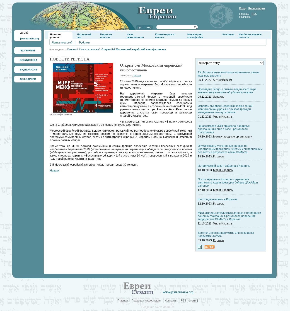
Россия (137, 75)
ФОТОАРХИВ (28, 79)
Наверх (54, 170)
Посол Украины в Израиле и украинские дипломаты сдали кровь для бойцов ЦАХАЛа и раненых (228, 182)
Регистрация (256, 8)
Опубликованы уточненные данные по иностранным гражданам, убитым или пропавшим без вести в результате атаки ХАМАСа (230, 149)
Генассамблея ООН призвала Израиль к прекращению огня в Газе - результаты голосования (223, 129)
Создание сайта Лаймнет (157, 307)
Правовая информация (146, 300)
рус (140, 27)
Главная (72, 49)
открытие (147, 84)
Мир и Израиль (222, 116)
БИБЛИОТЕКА (28, 60)
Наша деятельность (135, 36)
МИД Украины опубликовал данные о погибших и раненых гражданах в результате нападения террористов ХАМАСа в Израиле (229, 216)
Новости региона (55, 36)
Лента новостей (62, 42)
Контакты (228, 34)
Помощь (244, 13)
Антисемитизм (222, 80)
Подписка (244, 16)
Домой (24, 32)
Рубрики (84, 42)
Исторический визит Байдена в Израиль (224, 165)
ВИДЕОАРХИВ (28, 69)
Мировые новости (106, 36)
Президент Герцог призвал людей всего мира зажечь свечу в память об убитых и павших (227, 91)
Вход (242, 8)
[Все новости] (200, 248)
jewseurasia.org (29, 38)
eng (149, 27)
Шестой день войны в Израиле (217, 199)
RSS (254, 13)
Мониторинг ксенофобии (195, 36)
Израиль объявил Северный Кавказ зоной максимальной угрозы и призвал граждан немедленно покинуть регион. (225, 109)
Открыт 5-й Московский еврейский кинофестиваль (134, 49)
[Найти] (195, 28)
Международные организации (232, 136)
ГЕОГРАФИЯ (27, 50)
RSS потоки (188, 300)
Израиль (218, 96)
